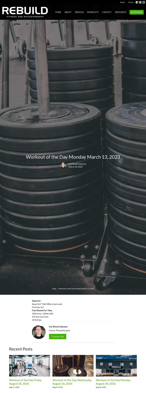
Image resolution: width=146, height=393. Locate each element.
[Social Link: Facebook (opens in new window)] (137, 2)
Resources (120, 12)
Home (58, 12)
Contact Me (58, 336)
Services (79, 12)
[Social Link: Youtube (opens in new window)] (144, 2)
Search (122, 2)
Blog (54, 288)
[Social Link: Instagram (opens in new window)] (140, 2)
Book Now (136, 12)
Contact (130, 2)
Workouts (93, 12)
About (68, 12)
